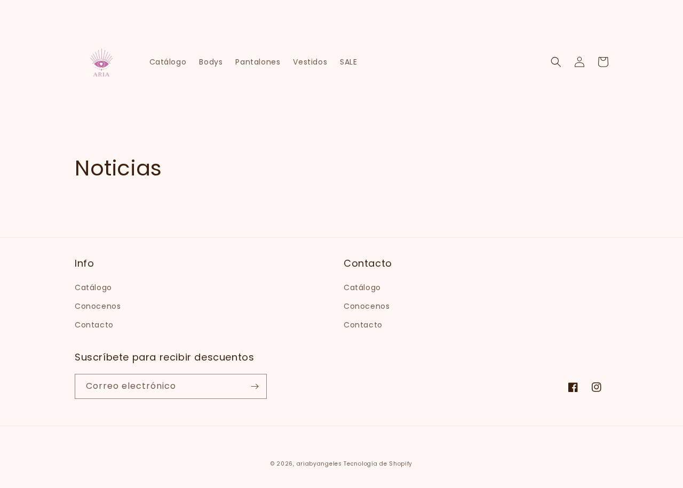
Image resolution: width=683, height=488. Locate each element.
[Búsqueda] (556, 62)
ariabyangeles (319, 464)
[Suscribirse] (254, 386)
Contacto (94, 324)
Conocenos (98, 306)
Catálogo (93, 287)
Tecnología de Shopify (378, 464)
